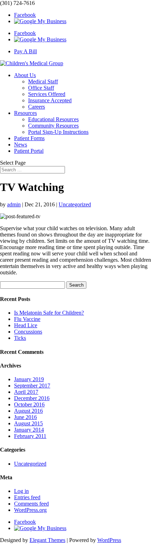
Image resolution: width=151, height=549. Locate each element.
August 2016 (28, 411)
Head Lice (25, 325)
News (20, 144)
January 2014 (29, 430)
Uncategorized (75, 204)
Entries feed (27, 497)
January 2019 (29, 379)
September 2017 (32, 386)
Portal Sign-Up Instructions (58, 132)
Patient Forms (29, 138)
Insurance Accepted (50, 100)
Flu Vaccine (27, 319)
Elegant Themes (47, 540)
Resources (25, 113)
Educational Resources (53, 119)
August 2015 (28, 423)
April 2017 (26, 392)
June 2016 (25, 417)
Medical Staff (43, 81)
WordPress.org (30, 510)
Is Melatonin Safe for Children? (49, 313)
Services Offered (46, 94)
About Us (25, 75)
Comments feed (31, 504)
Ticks (20, 338)
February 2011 (30, 436)
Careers (36, 107)
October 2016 (29, 404)
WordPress (109, 540)
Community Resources (53, 126)
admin (14, 204)
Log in (21, 491)
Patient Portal (29, 151)
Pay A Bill (25, 51)
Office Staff (41, 88)
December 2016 (32, 398)
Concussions (28, 332)
